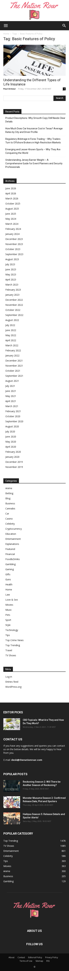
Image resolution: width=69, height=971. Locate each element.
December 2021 (14, 360)
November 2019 (14, 467)
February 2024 (13, 228)
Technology (11, 630)
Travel (8, 650)
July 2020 (10, 431)
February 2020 (13, 451)
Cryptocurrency (13, 528)
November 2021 (14, 365)
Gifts (7, 574)
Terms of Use (26, 961)
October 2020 (12, 416)
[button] (5, 25)
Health (8, 584)
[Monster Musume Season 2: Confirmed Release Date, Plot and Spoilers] (11, 802)
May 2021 (10, 396)
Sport (8, 620)
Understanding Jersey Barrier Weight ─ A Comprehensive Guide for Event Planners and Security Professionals (33, 163)
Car (7, 513)
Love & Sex (11, 599)
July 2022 (10, 325)
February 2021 (13, 411)
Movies (9, 604)
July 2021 (10, 385)
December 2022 (14, 299)
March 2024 (11, 223)
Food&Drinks (12, 559)
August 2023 (12, 259)
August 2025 (12, 208)
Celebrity (10, 523)
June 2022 (10, 330)
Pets (7, 614)
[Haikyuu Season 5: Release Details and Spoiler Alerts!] (11, 818)
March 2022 (11, 345)
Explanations (12, 544)
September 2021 (14, 375)
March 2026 (11, 198)
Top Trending (12, 645)
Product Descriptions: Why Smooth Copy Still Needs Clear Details (35, 120)
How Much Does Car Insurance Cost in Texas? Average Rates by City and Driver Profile (34, 130)
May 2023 (10, 274)
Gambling (10, 564)
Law (7, 594)
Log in (8, 676)
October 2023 (12, 249)
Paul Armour (9, 88)
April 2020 (10, 446)
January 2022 (12, 355)
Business (10, 503)
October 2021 (12, 370)
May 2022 (10, 335)
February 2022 (13, 350)
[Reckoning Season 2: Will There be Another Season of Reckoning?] (11, 786)
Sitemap (39, 961)
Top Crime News (14, 640)
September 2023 (14, 254)
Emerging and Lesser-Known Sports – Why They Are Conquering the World (32, 151)
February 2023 (13, 289)
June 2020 (10, 436)
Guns (8, 579)
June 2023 (10, 269)
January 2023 (12, 294)
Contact (21, 957)
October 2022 (12, 310)
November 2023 (14, 244)
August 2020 (12, 426)
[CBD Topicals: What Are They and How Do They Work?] (11, 724)
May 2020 (10, 441)
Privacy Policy (51, 957)
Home (6, 33)
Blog (7, 498)
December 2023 (14, 239)
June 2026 (10, 188)
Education (10, 533)
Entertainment (13, 538)
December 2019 (14, 461)
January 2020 (12, 456)
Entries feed (11, 681)
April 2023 (10, 279)
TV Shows (10, 655)
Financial (10, 554)
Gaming (9, 569)
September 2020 (14, 421)
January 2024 (12, 234)
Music (8, 609)
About (11, 957)
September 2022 (14, 315)
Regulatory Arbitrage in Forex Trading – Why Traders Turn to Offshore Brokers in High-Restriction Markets (33, 141)
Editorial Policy (35, 957)
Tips (7, 635)
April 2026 (10, 193)
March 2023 (11, 284)
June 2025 (10, 213)
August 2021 (12, 380)
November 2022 (14, 304)
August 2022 (12, 320)
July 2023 (10, 264)
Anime (8, 488)
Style (8, 625)
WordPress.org (13, 686)
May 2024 (10, 218)
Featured (10, 549)
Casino (9, 518)
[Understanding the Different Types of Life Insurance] (34, 60)
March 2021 (11, 406)
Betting (9, 493)
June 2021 (10, 391)
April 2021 (10, 401)
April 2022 (10, 340)
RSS (48, 961)
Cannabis (10, 508)
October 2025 (12, 203)
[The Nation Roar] (34, 10)
